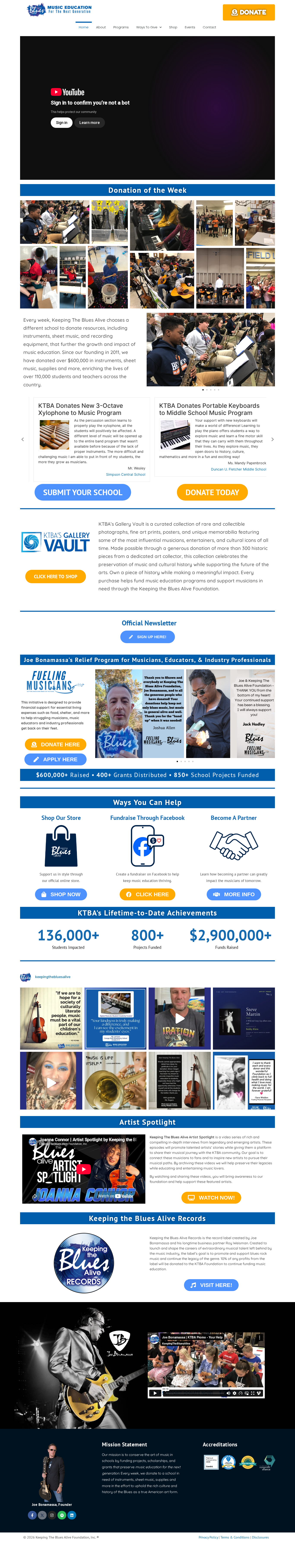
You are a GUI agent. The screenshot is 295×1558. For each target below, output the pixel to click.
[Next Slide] (272, 439)
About (101, 27)
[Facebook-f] (32, 1515)
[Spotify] (61, 1515)
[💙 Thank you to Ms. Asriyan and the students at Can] (115, 1019)
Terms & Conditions (234, 1537)
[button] (54, 222)
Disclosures (260, 1537)
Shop (173, 27)
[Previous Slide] (22, 439)
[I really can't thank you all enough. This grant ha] (180, 1019)
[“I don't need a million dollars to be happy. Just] (115, 1083)
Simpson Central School (121, 474)
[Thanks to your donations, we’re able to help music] (244, 1083)
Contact (209, 27)
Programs (121, 27)
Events (190, 27)
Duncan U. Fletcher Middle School (234, 469)
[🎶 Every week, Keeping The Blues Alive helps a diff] (180, 1083)
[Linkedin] (71, 1515)
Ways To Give (146, 27)
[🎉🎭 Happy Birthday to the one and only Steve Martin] (244, 1019)
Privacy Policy (208, 1537)
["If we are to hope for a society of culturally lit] (51, 1019)
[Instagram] (52, 1515)
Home (84, 27)
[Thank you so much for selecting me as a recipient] (51, 1083)
